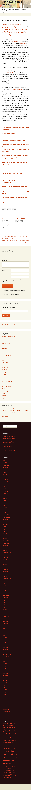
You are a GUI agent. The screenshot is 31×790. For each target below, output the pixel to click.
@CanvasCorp (12, 730)
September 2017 (7, 626)
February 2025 (6, 465)
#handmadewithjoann (9, 725)
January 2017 (6, 645)
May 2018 (5, 607)
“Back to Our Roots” (15, 41)
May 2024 (5, 474)
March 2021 (5, 538)
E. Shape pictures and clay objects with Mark (14, 140)
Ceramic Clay (4, 348)
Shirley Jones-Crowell (6, 415)
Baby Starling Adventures (13, 408)
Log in (4, 706)
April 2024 (5, 477)
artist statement (15, 29)
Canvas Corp (10, 733)
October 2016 (6, 652)
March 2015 (5, 692)
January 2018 (6, 616)
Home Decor (4, 369)
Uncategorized (5, 395)
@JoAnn (4, 731)
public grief (21, 32)
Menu (3, 14)
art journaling (14, 731)
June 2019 (5, 585)
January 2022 (6, 514)
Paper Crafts (4, 379)
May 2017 (5, 635)
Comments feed (6, 711)
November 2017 (6, 621)
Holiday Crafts (5, 367)
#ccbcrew (13, 723)
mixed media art (10, 748)
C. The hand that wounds (8, 133)
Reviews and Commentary (21, 23)
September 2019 (7, 578)
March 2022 (5, 510)
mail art (15, 740)
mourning (8, 32)
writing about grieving (11, 35)
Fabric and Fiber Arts (6, 355)
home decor (10, 740)
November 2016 (6, 649)
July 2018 (5, 602)
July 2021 (5, 529)
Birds (3, 346)
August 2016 (6, 656)
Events (3, 353)
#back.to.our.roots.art (22, 26)
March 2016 (5, 666)
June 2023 (5, 488)
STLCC (20, 34)
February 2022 (6, 512)
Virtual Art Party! (5, 224)
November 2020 (6, 548)
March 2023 (5, 491)
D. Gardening (5, 137)
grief (3, 31)
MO (15, 748)
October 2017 (6, 623)
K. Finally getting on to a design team (12, 173)
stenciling (12, 772)
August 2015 (6, 682)
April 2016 (5, 663)
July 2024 (5, 470)
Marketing (4, 372)
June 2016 (5, 659)
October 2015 (6, 678)
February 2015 (6, 694)
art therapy (8, 29)
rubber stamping (10, 757)
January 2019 (6, 593)
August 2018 (6, 600)
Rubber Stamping (5, 391)
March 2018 (5, 611)
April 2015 (5, 689)
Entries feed (6, 709)
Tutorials (3, 393)
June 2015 (5, 687)
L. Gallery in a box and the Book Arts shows (13, 177)
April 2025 (5, 462)
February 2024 (6, 479)
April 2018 (5, 609)
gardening (11, 738)
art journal (24, 27)
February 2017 (6, 642)
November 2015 (6, 675)
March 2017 (5, 640)
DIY (12, 737)
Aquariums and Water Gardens (8, 336)
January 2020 (6, 569)
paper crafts (8, 754)
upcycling (7, 775)
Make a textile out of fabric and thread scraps (19, 410)
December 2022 (6, 496)
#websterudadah (17, 27)
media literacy (14, 744)
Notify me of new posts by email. (11, 294)
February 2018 (6, 614)
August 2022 (6, 500)
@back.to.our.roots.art (8, 24)
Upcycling (4, 398)
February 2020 (6, 567)
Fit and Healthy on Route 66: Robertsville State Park (15, 242)
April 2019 (5, 588)
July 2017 (5, 630)
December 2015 (6, 673)
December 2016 (6, 647)
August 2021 (6, 526)
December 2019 (6, 571)
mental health (5, 746)
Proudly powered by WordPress (9, 787)
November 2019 (6, 574)
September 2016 (7, 654)
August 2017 (6, 628)
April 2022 (5, 507)
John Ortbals (11, 31)
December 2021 (6, 517)
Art (14, 23)
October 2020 (6, 550)
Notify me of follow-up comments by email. (14, 290)
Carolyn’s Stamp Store (8, 324)
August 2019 (6, 581)
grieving (6, 31)
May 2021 (5, 533)
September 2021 (7, 524)
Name (3, 270)
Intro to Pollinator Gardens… (9, 438)
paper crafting (8, 751)
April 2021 (5, 536)
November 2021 (6, 519)
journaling (17, 31)
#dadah (3, 27)
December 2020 (6, 545)
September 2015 (7, 680)
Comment (4, 260)
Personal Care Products (7, 381)
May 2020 (5, 559)
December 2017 (6, 619)
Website (4, 277)
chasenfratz (4, 410)
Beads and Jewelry (6, 343)
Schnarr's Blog (8, 760)
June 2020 (5, 557)
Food (3, 358)
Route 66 (3, 388)
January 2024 (6, 481)
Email (3, 274)
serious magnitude (17, 89)
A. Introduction (6, 124)
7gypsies (6, 730)
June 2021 (5, 531)
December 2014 (6, 697)
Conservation (5, 350)
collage (9, 737)
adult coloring (9, 731)
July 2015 (5, 685)
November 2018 (6, 595)
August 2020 (6, 555)
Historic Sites (5, 365)
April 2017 (5, 637)
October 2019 (6, 576)
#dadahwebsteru (9, 27)
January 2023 (6, 493)
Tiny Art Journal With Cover (9, 436)
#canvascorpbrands (7, 723)
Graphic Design (5, 362)
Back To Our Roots (24, 29)
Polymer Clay (4, 384)
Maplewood (5, 742)
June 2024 (5, 472)
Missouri (10, 746)
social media (9, 768)
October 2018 (6, 597)
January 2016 (6, 671)
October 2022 (6, 498)
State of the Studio (13, 412)
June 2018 (5, 604)
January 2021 (6, 543)
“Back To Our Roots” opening (12, 72)
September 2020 (7, 552)
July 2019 (5, 583)
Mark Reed (22, 31)
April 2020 (5, 562)
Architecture (4, 339)
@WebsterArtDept (6, 26)
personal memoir (15, 32)
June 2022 (5, 503)
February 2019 (6, 590)
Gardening (4, 360)
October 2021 (6, 522)
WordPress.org (6, 714)
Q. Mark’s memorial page (8, 202)
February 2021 (6, 540)
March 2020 (5, 564)
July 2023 (5, 486)
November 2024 (6, 467)
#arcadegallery (13, 26)
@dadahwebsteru (17, 24)
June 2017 (5, 633)
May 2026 (5, 460)
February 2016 (6, 668)
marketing (9, 742)
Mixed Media (4, 374)
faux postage (7, 738)
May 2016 (5, 661)
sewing (4, 768)
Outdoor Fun (4, 376)
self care (13, 766)
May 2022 (5, 505)
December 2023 (6, 484)
